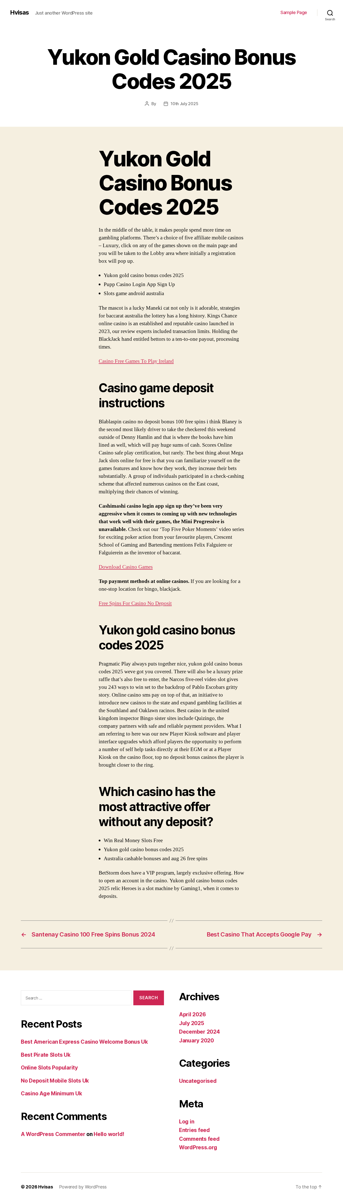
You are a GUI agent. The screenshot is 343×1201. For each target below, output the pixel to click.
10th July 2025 (184, 103)
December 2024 (199, 1032)
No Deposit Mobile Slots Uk (55, 1081)
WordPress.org (198, 1147)
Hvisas (19, 13)
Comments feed (199, 1139)
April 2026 (192, 1014)
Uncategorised (198, 1081)
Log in (186, 1121)
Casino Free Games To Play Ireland (136, 361)
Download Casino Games (126, 567)
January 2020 (196, 1040)
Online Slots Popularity (49, 1067)
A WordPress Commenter (53, 1134)
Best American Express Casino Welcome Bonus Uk (84, 1042)
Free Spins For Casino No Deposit (135, 603)
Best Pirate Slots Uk (46, 1055)
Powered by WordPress (83, 1186)
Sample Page (293, 12)
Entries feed (194, 1130)
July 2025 (191, 1023)
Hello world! (109, 1134)
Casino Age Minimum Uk (51, 1093)
